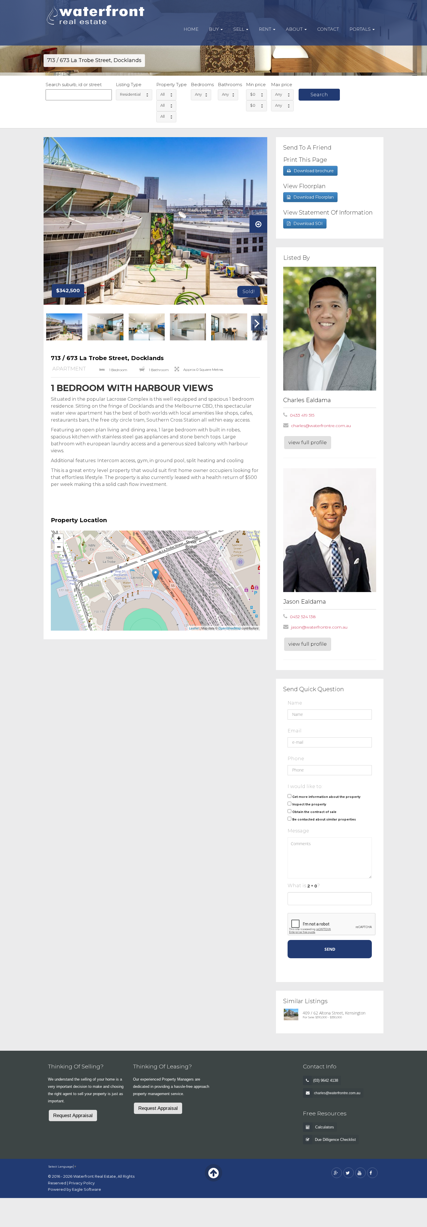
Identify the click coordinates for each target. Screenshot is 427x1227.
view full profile (307, 442)
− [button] (59, 547)
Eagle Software (86, 1189)
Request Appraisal (73, 1115)
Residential (130, 94)
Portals (360, 29)
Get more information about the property (326, 797)
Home (191, 29)
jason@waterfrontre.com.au (319, 627)
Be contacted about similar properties (324, 819)
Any (198, 94)
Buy (214, 29)
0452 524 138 (303, 616)
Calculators (324, 1127)
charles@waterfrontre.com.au (321, 425)
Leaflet (194, 628)
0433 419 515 (302, 415)
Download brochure (314, 170)
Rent (265, 29)
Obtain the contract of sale (314, 812)
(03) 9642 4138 (325, 1080)
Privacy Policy (82, 1183)
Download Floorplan (313, 197)
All (162, 94)
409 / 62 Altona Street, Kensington (334, 1013)
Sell (239, 29)
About (295, 29)
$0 (252, 94)
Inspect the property (309, 804)
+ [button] (59, 538)
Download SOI (308, 223)
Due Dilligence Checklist (335, 1139)
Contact (328, 29)
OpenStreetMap (229, 628)
